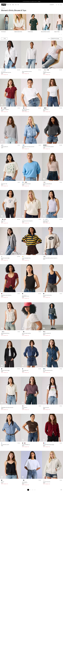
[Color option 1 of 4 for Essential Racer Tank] (43, 219)
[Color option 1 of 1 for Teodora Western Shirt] (22, 368)
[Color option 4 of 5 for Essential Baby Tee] (47, 108)
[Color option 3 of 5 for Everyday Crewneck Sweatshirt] (24, 182)
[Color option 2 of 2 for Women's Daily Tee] (23, 480)
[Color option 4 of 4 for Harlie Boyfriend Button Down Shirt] (5, 69)
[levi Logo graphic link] (3, 4)
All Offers (39, 1)
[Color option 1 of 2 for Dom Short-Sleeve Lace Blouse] (22, 331)
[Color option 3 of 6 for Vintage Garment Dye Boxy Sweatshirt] (45, 145)
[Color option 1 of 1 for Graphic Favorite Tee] (43, 406)
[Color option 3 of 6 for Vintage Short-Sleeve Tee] (45, 69)
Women (13, 4)
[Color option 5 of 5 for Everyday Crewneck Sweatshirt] (27, 182)
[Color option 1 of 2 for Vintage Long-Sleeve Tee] (1, 145)
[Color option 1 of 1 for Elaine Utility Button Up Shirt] (1, 443)
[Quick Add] (2, 66)
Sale (18, 4)
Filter (5, 38)
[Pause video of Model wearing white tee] (11, 28)
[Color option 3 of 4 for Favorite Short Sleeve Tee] (24, 108)
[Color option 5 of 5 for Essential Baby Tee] (48, 108)
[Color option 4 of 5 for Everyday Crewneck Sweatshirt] (26, 182)
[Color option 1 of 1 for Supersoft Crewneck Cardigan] (1, 256)
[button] (59, 5)
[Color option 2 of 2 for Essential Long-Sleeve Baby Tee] (44, 182)
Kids (15, 4)
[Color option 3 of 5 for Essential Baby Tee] (45, 108)
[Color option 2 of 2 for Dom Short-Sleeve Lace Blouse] (23, 331)
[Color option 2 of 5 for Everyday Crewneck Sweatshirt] (23, 182)
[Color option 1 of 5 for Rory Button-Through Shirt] (1, 108)
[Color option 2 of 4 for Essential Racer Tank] (44, 219)
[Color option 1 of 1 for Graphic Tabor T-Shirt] (1, 182)
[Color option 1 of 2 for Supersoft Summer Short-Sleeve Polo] (22, 219)
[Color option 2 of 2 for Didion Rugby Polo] (23, 406)
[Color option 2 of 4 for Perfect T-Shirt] (2, 219)
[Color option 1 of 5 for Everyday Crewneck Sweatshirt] (22, 182)
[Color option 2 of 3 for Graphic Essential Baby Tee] (23, 443)
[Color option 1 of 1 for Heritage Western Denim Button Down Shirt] (1, 406)
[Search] (56, 5)
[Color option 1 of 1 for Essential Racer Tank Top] (22, 293)
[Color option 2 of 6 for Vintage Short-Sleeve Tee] (44, 69)
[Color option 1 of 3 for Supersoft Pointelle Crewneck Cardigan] (43, 443)
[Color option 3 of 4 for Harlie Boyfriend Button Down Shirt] (3, 69)
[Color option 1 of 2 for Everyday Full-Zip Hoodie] (43, 480)
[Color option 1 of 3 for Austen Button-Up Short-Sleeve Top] (1, 293)
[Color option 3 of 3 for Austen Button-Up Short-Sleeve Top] (3, 293)
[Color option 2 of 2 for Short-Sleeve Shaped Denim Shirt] (44, 368)
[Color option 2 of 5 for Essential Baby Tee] (44, 108)
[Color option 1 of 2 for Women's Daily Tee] (22, 480)
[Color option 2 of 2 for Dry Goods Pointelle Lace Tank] (44, 293)
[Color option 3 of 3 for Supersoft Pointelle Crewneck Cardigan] (45, 443)
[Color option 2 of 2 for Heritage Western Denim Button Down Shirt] (23, 145)
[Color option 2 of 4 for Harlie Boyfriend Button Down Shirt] (2, 69)
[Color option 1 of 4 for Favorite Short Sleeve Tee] (22, 108)
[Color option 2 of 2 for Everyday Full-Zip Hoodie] (44, 480)
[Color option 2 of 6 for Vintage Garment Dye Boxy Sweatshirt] (44, 145)
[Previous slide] (59, 34)
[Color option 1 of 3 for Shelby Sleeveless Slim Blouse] (1, 331)
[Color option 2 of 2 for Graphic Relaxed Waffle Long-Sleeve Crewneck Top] (44, 256)
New (8, 4)
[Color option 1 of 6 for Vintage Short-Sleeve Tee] (43, 69)
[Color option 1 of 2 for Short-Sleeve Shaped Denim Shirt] (43, 368)
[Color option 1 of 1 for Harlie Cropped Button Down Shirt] (22, 69)
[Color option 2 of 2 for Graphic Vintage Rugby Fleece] (23, 256)
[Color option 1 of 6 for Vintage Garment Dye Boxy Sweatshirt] (43, 145)
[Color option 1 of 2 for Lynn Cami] (1, 480)
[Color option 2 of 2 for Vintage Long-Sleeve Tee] (2, 145)
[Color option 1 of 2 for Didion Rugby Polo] (22, 406)
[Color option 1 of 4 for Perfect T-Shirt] (1, 219)
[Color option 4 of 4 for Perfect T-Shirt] (5, 219)
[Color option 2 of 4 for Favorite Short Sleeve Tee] (23, 108)
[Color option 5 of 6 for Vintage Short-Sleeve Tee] (48, 69)
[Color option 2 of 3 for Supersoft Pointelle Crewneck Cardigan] (44, 443)
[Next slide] (61, 34)
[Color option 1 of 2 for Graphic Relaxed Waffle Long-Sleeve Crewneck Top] (43, 256)
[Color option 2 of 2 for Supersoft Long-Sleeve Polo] (44, 331)
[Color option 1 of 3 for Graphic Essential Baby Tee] (22, 443)
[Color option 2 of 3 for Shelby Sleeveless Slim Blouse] (2, 331)
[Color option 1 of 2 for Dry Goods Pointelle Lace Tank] (43, 293)
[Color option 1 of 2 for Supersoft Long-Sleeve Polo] (43, 331)
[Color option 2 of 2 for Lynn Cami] (2, 480)
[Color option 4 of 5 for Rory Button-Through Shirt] (5, 108)
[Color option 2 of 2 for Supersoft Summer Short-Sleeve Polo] (23, 219)
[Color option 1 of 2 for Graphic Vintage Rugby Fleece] (22, 256)
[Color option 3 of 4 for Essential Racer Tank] (45, 219)
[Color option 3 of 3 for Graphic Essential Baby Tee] (24, 443)
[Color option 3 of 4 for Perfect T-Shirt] (3, 219)
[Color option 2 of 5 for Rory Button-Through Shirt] (2, 108)
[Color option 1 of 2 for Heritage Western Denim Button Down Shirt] (22, 145)
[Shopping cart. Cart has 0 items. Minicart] (61, 5)
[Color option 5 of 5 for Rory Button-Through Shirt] (6, 108)
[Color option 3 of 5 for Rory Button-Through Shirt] (3, 108)
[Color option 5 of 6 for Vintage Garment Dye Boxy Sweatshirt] (48, 145)
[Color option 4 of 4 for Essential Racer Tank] (47, 219)
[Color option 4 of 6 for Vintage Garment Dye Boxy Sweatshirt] (47, 145)
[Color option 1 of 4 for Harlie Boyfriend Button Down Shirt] (1, 69)
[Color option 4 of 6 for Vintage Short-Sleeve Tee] (47, 69)
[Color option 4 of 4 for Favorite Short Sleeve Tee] (26, 108)
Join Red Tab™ (52, 4)
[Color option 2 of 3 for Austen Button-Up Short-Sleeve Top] (2, 293)
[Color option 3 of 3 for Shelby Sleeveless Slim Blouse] (3, 331)
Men (10, 4)
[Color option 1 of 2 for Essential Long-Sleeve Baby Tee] (43, 182)
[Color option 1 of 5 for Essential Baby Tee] (43, 108)
